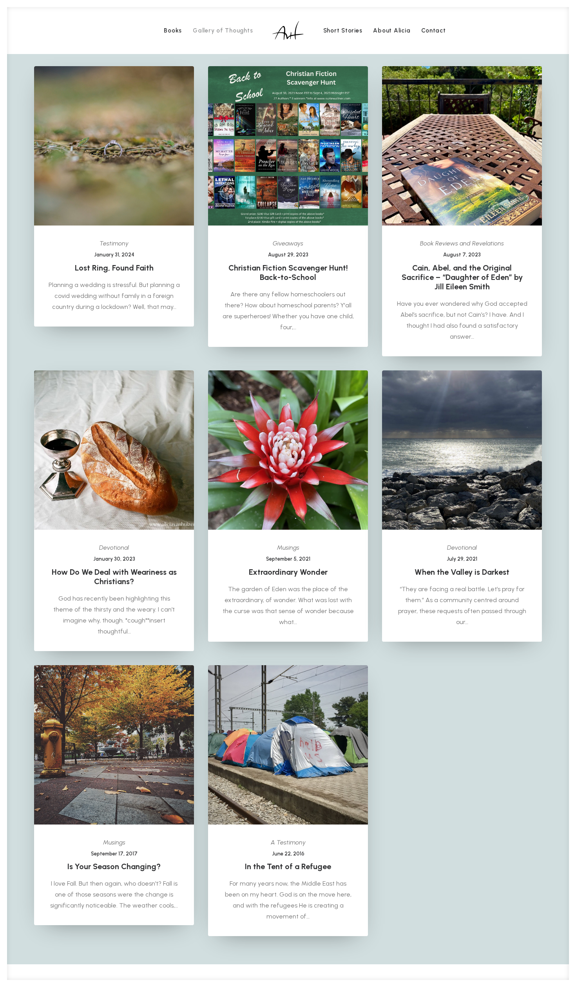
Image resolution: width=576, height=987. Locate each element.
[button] (114, 146)
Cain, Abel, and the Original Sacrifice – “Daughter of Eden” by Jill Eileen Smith (462, 277)
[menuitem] (172, 30)
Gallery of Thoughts (223, 30)
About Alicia (391, 30)
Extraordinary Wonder (288, 572)
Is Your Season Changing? (114, 866)
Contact (433, 30)
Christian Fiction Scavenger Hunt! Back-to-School (288, 272)
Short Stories (342, 30)
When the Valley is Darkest (462, 572)
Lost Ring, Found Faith (114, 267)
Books (173, 30)
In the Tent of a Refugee (288, 866)
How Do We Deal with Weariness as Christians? (114, 576)
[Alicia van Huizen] (287, 30)
